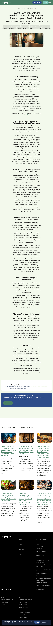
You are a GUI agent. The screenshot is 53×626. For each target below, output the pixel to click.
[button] (50, 2)
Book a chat (8, 403)
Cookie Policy (15, 622)
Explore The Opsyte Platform (41, 386)
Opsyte (29, 115)
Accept (37, 622)
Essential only (45, 622)
